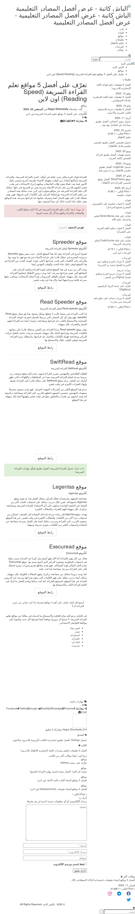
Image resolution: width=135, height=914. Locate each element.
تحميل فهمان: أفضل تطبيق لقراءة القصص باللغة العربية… (113, 156)
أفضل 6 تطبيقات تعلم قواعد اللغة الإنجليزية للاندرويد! (114, 86)
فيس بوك (75, 628)
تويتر (77, 631)
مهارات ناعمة (76, 701)
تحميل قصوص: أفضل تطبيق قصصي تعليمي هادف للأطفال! (112, 144)
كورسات (119, 46)
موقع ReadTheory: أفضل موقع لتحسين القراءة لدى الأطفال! (114, 180)
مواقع (121, 36)
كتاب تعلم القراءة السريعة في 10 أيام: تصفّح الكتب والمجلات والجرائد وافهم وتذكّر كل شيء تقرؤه (50, 211)
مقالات (120, 50)
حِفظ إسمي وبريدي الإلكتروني (69, 864)
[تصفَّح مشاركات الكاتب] (80, 720)
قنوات (121, 32)
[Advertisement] (45, 148)
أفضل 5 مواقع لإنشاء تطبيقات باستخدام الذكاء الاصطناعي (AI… (102, 880)
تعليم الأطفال (117, 43)
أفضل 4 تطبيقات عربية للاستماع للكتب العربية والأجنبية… (114, 110)
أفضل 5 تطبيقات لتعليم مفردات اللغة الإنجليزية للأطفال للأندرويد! (53, 750)
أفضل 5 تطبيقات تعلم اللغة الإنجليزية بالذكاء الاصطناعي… (112, 98)
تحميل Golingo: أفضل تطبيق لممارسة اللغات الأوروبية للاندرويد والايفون (50, 740)
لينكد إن (76, 642)
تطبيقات (119, 39)
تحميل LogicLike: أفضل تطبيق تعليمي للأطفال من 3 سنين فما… (114, 168)
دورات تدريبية (124, 270)
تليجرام (76, 638)
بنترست (76, 645)
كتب (121, 29)
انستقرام (75, 635)
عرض (63, 227)
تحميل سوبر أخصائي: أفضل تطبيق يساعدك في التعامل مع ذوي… (113, 123)
